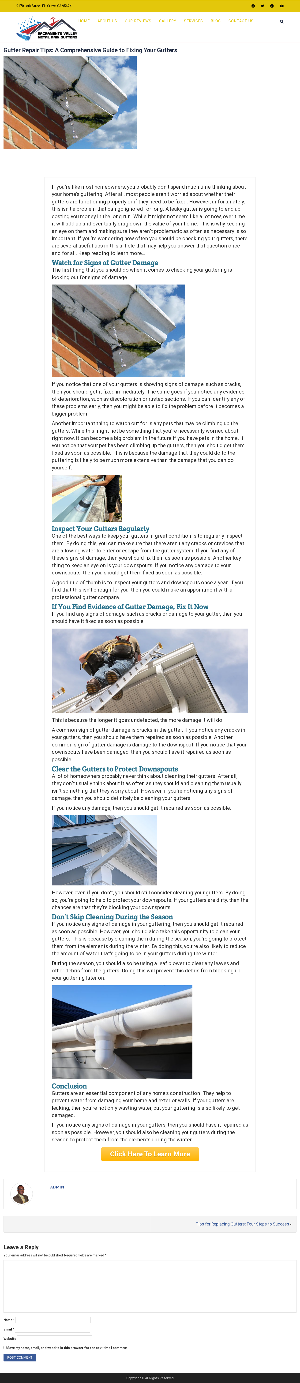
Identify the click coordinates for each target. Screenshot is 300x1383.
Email (9, 1329)
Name (9, 1320)
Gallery (167, 21)
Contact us (241, 21)
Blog (216, 21)
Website (10, 1339)
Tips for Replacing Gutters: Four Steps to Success (242, 1224)
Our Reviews (138, 21)
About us (107, 21)
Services (193, 21)
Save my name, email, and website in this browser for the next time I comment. (67, 1348)
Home (84, 21)
